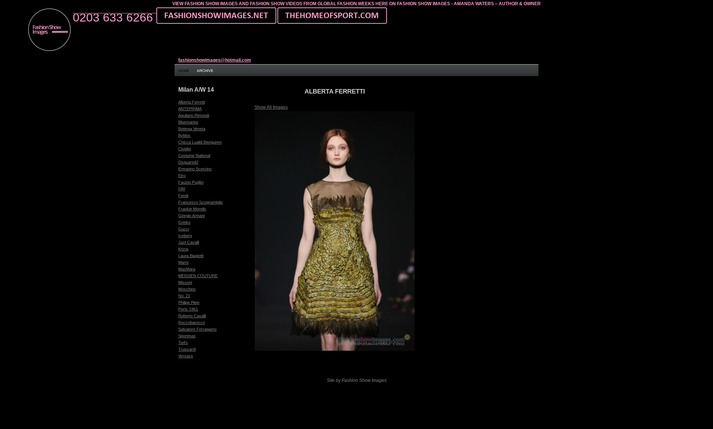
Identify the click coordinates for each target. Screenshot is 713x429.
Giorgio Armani (191, 215)
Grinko (184, 222)
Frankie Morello (192, 209)
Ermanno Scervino (195, 169)
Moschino (187, 289)
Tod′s (183, 342)
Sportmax (187, 336)
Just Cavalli (188, 242)
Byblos (184, 135)
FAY (181, 189)
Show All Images (271, 107)
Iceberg (185, 235)
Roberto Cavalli (192, 316)
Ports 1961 (188, 309)
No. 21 (184, 296)
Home (183, 71)
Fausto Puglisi (191, 182)
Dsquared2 (188, 162)
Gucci (183, 229)
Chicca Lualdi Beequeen (200, 142)
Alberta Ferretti (191, 102)
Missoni (185, 282)
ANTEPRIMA (190, 109)
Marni (183, 262)
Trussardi (187, 349)
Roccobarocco (191, 322)
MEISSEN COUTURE (198, 276)
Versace (185, 356)
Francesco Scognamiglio (200, 202)
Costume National (194, 155)
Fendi (183, 195)
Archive (205, 71)
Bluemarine (188, 122)
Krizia (183, 249)
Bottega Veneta (191, 129)
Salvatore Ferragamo (197, 329)
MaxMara (186, 269)
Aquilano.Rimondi (193, 115)
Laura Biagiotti (191, 255)
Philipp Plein (188, 302)
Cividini (184, 149)
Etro (182, 175)
